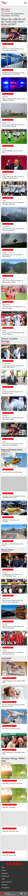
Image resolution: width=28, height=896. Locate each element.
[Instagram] (14, 864)
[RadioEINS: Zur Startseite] (12, 2)
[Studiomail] (17, 864)
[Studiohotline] (21, 864)
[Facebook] (10, 864)
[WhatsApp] (7, 864)
